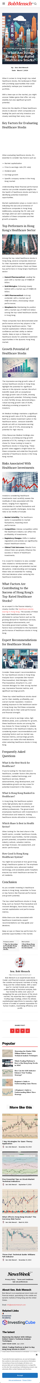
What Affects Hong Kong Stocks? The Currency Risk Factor (19, 1218)
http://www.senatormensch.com (20, 975)
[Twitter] (17, 1031)
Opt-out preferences (15, 1380)
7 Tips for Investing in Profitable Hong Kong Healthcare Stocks (10, 946)
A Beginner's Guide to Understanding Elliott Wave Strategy (25, 1092)
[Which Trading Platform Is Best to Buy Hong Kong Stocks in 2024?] (7, 1063)
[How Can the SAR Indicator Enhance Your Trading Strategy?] (7, 1073)
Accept (20, 1375)
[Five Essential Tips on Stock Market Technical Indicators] (20, 1163)
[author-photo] (3, 1147)
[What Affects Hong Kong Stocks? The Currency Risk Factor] (20, 1201)
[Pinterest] (22, 1031)
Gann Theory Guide (9, 1344)
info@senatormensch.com (16, 1305)
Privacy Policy (26, 1380)
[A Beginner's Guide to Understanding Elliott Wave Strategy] (7, 1092)
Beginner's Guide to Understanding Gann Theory (26, 1082)
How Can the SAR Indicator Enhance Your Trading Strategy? (25, 1073)
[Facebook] (12, 1031)
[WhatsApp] (27, 1031)
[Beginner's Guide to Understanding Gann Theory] (7, 1082)
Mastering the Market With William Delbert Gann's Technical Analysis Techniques (26, 1053)
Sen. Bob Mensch (21, 67)
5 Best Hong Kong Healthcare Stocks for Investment (28, 946)
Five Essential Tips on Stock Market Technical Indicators (18, 1180)
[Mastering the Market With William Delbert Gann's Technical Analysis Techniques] (7, 1053)
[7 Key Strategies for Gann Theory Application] (20, 1126)
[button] (37, 1355)
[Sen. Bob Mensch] (20, 962)
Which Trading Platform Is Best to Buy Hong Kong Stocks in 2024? (26, 1063)
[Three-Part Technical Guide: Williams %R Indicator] (20, 1239)
